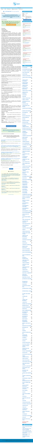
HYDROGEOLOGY (25, 271)
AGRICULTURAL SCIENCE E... (25, 93)
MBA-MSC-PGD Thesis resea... (26, 419)
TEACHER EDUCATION (26, 402)
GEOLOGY (24, 241)
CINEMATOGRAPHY (25, 141)
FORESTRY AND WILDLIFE (27, 227)
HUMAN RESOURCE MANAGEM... (25, 267)
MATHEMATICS (25, 314)
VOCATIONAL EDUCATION (26, 415)
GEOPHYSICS (24, 243)
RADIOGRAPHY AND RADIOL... (26, 368)
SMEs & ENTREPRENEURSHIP (26, 380)
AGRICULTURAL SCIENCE (26, 90)
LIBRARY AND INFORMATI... (24, 300)
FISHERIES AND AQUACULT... (25, 222)
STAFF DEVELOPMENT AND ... (26, 394)
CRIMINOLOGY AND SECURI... (25, 160)
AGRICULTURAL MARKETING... (25, 88)
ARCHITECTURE (25, 103)
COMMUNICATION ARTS (26, 148)
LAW (23, 297)
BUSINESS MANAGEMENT (27, 129)
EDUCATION (24, 177)
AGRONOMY (24, 94)
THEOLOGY (24, 407)
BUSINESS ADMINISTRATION (25, 126)
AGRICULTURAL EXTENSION (25, 86)
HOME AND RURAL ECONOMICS (25, 261)
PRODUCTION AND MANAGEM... (25, 349)
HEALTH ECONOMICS (26, 248)
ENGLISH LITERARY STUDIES (25, 201)
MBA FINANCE (24, 318)
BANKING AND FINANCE (26, 110)
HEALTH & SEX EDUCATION (25, 247)
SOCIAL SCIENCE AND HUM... (26, 383)
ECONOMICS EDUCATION (26, 176)
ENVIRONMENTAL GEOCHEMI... (25, 206)
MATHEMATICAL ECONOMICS (25, 312)
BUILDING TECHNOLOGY (26, 123)
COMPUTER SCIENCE (26, 149)
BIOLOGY (24, 114)
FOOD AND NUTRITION (26, 223)
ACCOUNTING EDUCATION (27, 69)
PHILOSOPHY (24, 339)
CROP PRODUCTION (26, 161)
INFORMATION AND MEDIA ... (27, 279)
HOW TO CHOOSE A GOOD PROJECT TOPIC (26, 434)
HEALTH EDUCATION (26, 250)
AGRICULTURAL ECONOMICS (25, 80)
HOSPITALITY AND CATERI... (25, 265)
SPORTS (23, 392)
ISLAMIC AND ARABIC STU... (26, 294)
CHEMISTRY (24, 134)
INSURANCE (24, 284)
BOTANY (23, 119)
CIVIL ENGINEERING (25, 143)
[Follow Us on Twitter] (19, 8)
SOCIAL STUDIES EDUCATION (25, 386)
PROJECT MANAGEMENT (26, 350)
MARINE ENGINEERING (26, 307)
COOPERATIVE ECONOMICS (25, 157)
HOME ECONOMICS (25, 262)
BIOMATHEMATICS (25, 117)
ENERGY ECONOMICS (26, 196)
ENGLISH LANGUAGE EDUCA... (26, 198)
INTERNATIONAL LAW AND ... (27, 291)
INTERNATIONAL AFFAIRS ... (27, 289)
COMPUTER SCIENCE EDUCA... (26, 152)
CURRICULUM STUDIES (26, 166)
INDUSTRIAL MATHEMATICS (25, 275)
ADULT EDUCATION (25, 72)
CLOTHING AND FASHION (26, 144)
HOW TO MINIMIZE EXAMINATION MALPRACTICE (27, 432)
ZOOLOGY (24, 417)
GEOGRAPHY (24, 238)
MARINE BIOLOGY (25, 305)
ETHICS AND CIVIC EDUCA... (25, 215)
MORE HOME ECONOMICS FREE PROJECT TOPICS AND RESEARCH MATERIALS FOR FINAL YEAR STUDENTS (11, 130)
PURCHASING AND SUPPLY (27, 361)
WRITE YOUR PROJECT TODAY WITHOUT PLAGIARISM (26, 429)
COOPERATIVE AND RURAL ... (25, 154)
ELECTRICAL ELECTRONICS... (25, 190)
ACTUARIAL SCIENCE (26, 70)
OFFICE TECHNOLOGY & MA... (26, 333)
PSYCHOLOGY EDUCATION (27, 354)
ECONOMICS (24, 174)
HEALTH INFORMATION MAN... (26, 255)
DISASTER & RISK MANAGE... (25, 173)
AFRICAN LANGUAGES (26, 75)
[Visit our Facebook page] (17, 8)
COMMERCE (24, 146)
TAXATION (24, 400)
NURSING (24, 330)
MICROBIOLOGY (25, 327)
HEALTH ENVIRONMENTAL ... (27, 253)
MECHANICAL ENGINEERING (24, 321)
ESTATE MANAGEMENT (26, 212)
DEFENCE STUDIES (25, 167)
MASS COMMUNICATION (26, 310)
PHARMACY (24, 337)
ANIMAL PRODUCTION (26, 98)
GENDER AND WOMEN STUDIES (26, 233)
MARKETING (24, 308)
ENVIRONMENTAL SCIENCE (27, 210)
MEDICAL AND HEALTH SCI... (26, 324)
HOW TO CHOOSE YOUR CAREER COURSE (27, 427)
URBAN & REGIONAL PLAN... (26, 412)
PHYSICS (24, 340)
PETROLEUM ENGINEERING (24, 335)
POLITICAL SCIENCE (26, 344)
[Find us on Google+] (20, 8)
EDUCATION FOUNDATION (27, 179)
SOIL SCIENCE (24, 390)
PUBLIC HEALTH (25, 358)
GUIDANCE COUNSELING (26, 244)
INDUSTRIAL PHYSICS (26, 277)
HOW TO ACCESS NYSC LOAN (27, 430)
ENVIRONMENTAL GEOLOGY (25, 209)
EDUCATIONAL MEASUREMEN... (25, 187)
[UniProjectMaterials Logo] (16, 3)
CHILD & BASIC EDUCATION (25, 138)
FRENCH (23, 229)
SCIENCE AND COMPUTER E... (27, 373)
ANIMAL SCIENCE (25, 99)
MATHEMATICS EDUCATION (25, 317)
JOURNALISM (24, 296)
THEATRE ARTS (25, 405)
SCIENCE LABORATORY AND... (26, 376)
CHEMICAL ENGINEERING (24, 132)
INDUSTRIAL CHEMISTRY (26, 272)
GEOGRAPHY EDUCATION (27, 239)
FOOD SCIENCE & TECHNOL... (25, 226)
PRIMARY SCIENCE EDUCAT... (25, 346)
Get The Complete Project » (11, 126)
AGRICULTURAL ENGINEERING (25, 83)
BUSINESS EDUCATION (26, 128)
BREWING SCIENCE (25, 120)
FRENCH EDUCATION (26, 231)
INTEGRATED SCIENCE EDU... (26, 286)
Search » (11, 168)
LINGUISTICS (24, 302)
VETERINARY (24, 413)
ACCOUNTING (24, 67)
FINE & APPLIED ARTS (26, 219)
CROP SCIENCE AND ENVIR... (26, 164)
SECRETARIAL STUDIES (26, 378)
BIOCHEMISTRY (25, 112)
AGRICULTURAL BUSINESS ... (27, 78)
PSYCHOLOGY (24, 352)
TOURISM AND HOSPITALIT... (24, 409)
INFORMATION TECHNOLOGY (24, 282)
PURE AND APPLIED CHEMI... (25, 364)
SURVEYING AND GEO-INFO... (26, 398)
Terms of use (25, 440)
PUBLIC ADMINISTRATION (25, 356)
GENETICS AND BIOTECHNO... (25, 236)
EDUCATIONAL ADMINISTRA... (25, 184)
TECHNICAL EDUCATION (26, 403)
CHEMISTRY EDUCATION (26, 135)
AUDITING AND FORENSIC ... (27, 109)
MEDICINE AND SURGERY (26, 325)
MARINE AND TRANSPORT (27, 303)
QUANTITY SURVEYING (26, 365)
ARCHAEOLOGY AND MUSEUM (26, 102)
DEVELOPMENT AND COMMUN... (26, 170)
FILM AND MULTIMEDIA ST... (26, 217)
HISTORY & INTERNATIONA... (25, 258)
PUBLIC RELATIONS (25, 360)
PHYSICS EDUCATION (26, 342)
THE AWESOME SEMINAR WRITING (26, 436)
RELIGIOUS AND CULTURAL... (25, 371)
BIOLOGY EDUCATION (26, 115)
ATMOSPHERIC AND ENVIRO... (25, 106)
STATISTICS (24, 396)
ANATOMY (24, 96)
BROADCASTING (25, 122)
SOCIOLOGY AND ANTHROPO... (25, 388)
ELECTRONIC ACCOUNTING (24, 192)
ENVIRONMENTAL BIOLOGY (25, 203)
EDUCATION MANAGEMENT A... (25, 182)
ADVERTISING (24, 74)
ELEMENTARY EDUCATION (27, 194)
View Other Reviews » (11, 194)
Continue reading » (15, 150)
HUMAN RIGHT (25, 269)
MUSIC (23, 329)
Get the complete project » (11, 24)
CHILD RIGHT (24, 139)
